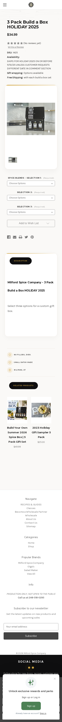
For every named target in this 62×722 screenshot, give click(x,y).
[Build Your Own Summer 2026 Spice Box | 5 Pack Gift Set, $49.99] (17, 410)
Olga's (31, 566)
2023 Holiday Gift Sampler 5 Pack (41, 432)
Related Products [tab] (23, 385)
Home (31, 542)
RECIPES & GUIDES (31, 504)
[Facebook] (9, 237)
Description (20, 261)
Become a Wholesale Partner (31, 511)
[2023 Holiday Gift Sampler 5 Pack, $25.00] (41, 410)
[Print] (20, 237)
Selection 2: (31, 192)
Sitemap (31, 526)
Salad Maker (31, 570)
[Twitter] (26, 237)
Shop (31, 546)
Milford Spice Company (31, 562)
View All (31, 573)
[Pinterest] (32, 237)
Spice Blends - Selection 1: (31, 178)
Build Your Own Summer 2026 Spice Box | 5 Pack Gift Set (17, 434)
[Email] (14, 237)
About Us (31, 519)
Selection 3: (31, 207)
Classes (31, 508)
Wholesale (31, 515)
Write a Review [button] (16, 47)
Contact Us (31, 522)
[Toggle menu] (4, 5)
